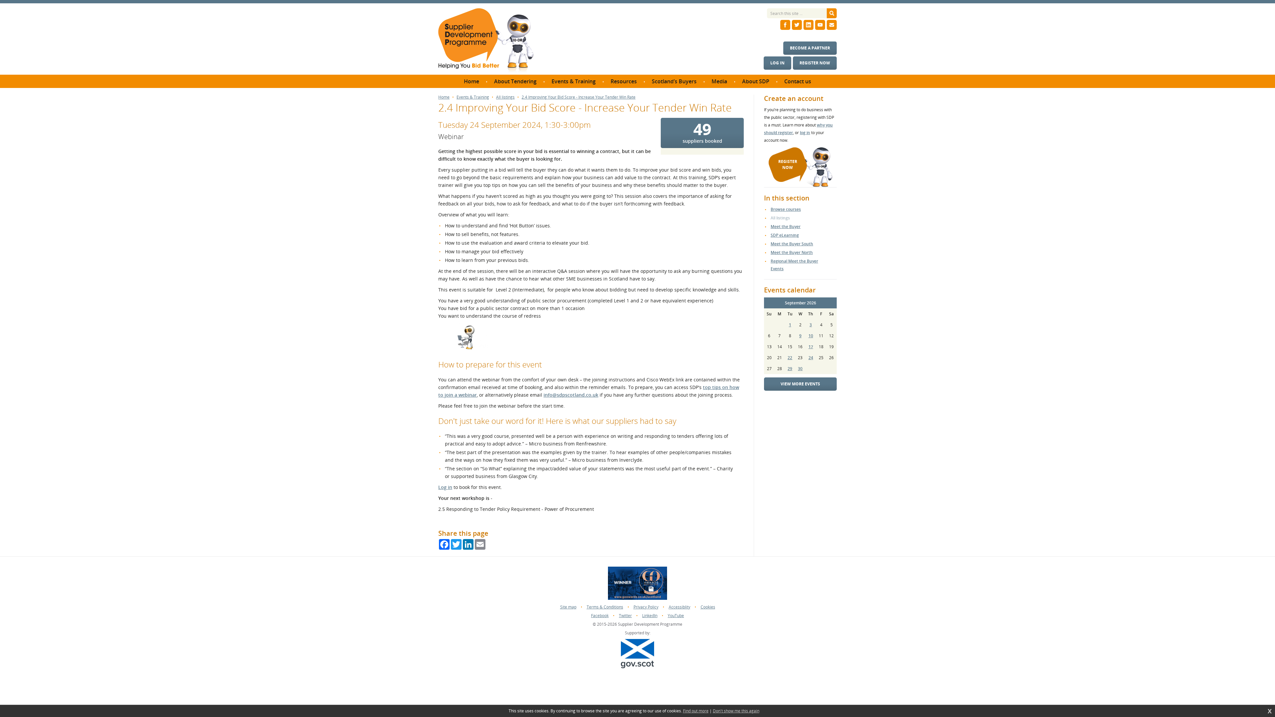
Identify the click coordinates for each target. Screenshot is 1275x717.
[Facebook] (785, 25)
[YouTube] (820, 25)
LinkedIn (649, 615)
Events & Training (473, 97)
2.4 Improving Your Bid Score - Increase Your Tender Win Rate (579, 97)
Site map (568, 607)
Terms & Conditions (605, 607)
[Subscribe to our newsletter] (832, 25)
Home (444, 97)
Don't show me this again (736, 711)
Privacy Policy (646, 607)
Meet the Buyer (786, 226)
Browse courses (786, 209)
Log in (777, 63)
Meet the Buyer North (792, 252)
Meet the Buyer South (792, 244)
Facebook (600, 615)
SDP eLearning (785, 235)
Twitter (625, 615)
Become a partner (810, 48)
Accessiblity (679, 607)
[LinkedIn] (808, 25)
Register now (815, 63)
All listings (505, 97)
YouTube (676, 615)
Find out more (696, 711)
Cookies (708, 607)
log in (805, 132)
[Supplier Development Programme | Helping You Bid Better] (486, 41)
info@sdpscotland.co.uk (571, 395)
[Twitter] (797, 25)
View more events (800, 384)
